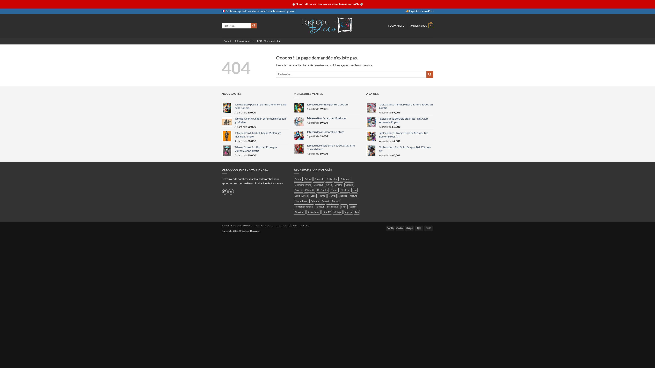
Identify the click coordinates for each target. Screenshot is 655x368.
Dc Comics (322, 190)
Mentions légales (287, 225)
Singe (344, 206)
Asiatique (345, 179)
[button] (396, 26)
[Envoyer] (254, 26)
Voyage (348, 212)
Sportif (353, 206)
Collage (349, 184)
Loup (313, 195)
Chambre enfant (303, 184)
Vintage (337, 212)
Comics (298, 190)
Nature (353, 195)
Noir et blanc (301, 201)
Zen (357, 212)
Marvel (332, 195)
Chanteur (318, 184)
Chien (329, 184)
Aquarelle (319, 179)
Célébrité (309, 190)
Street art (299, 212)
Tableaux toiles (242, 41)
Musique (343, 195)
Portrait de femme (304, 206)
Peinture (314, 201)
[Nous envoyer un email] (231, 192)
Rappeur (320, 206)
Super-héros (313, 212)
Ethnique (345, 190)
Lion (354, 190)
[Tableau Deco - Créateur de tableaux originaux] (327, 25)
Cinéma (338, 184)
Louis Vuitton (301, 195)
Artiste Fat (332, 179)
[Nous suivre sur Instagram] (225, 192)
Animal (308, 179)
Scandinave (332, 206)
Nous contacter (264, 225)
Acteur (298, 179)
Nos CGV (304, 225)
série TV (327, 212)
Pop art (325, 201)
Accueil (227, 41)
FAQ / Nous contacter (268, 41)
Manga (322, 195)
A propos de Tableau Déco (237, 225)
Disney (334, 190)
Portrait (336, 201)
